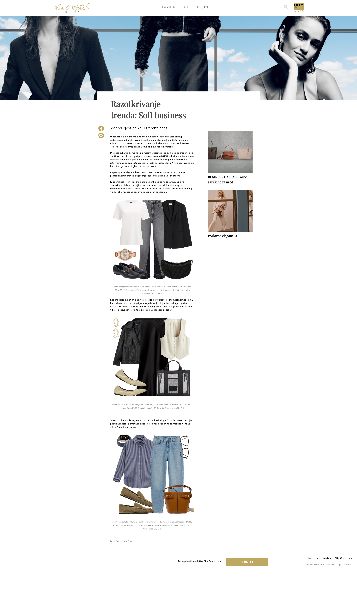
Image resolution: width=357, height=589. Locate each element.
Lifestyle (203, 7)
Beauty (185, 7)
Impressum (314, 558)
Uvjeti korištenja (334, 565)
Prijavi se (247, 562)
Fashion (169, 7)
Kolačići (347, 565)
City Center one (344, 558)
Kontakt (327, 558)
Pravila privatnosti (315, 565)
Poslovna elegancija (222, 236)
